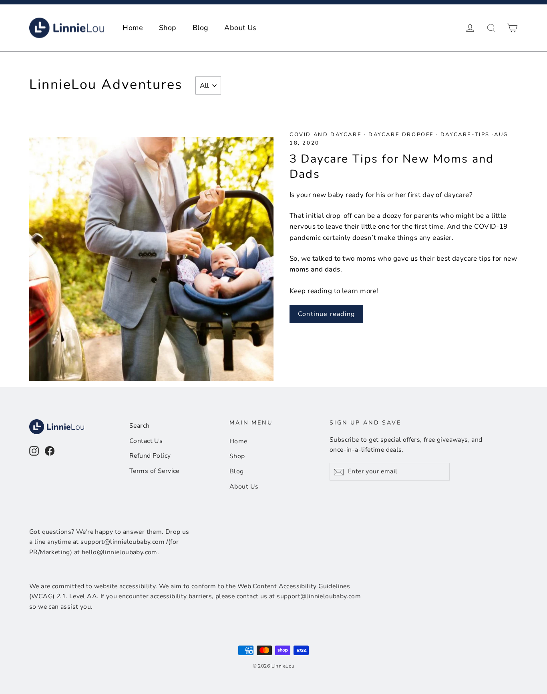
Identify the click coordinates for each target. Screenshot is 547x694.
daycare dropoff (401, 134)
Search (139, 425)
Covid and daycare (327, 134)
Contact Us (146, 441)
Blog (201, 27)
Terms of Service (154, 471)
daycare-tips (465, 134)
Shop (168, 27)
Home (133, 27)
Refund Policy (150, 455)
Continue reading (326, 314)
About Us (240, 27)
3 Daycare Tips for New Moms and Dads (392, 166)
